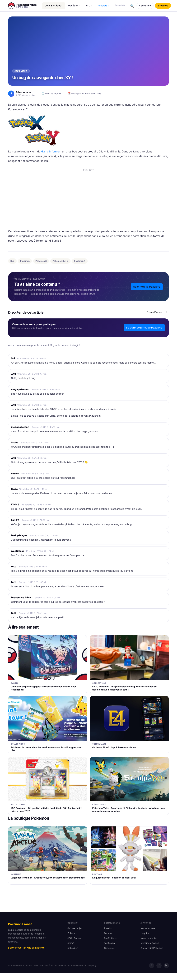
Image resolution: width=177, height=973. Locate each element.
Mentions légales (150, 943)
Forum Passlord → (157, 312)
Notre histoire (148, 928)
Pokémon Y (79, 261)
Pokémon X (41, 261)
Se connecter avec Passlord (144, 327)
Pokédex (74, 5)
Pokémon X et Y (60, 261)
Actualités (120, 5)
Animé (70, 943)
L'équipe (145, 933)
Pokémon (25, 261)
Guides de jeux (75, 928)
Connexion (145, 5)
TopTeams (109, 943)
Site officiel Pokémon (152, 948)
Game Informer (50, 151)
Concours (109, 948)
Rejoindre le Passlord (146, 286)
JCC (89, 5)
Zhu (13, 373)
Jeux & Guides (53, 5)
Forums (108, 933)
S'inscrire (163, 5)
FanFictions (110, 938)
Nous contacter (149, 938)
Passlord (103, 5)
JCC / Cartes (74, 938)
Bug (12, 261)
